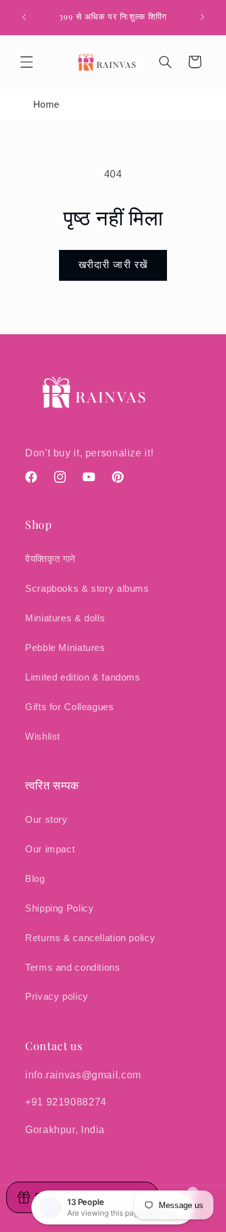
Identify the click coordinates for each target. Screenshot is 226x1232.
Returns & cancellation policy (90, 938)
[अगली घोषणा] (202, 17)
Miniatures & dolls (65, 618)
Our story (46, 820)
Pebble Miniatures (65, 648)
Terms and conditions (73, 968)
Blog (35, 879)
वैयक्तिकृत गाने (50, 559)
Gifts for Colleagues (69, 707)
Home (46, 104)
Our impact (50, 849)
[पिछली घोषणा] (24, 17)
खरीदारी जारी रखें (113, 264)
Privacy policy (57, 997)
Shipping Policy (59, 908)
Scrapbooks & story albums (87, 589)
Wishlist (42, 737)
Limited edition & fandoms (83, 677)
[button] (26, 61)
